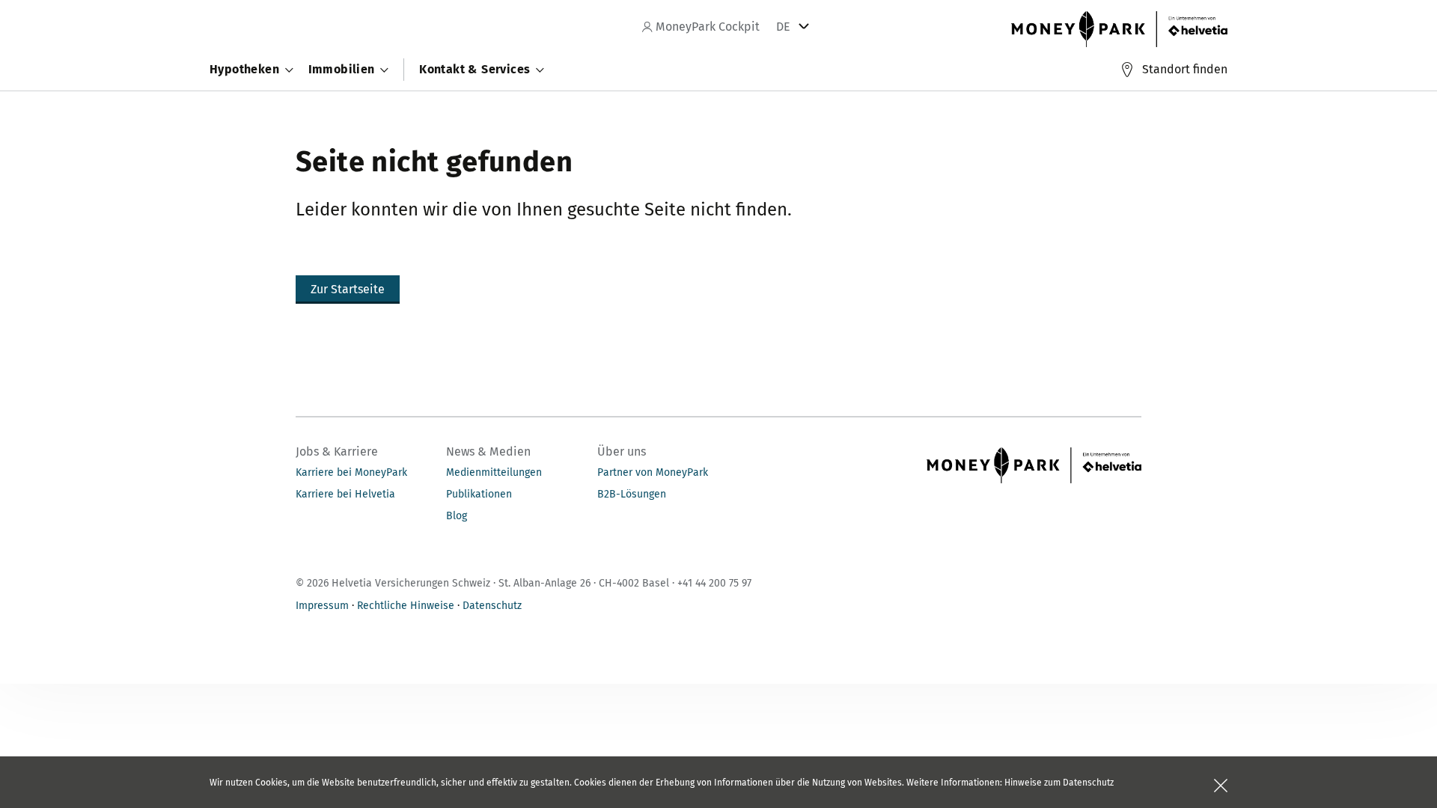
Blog (456, 515)
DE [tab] (783, 26)
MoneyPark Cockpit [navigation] (706, 26)
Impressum (322, 605)
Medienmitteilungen (494, 472)
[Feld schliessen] (1220, 785)
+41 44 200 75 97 (714, 583)
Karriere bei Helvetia (345, 494)
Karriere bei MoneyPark (351, 472)
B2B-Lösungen (631, 494)
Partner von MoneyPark (652, 472)
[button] (348, 289)
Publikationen (479, 494)
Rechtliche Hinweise (405, 605)
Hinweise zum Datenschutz (1059, 782)
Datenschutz (492, 605)
